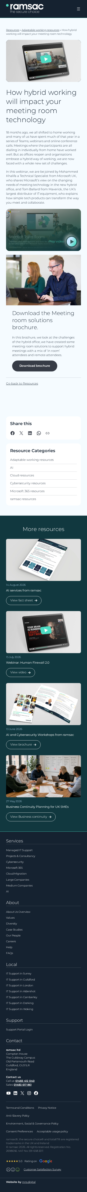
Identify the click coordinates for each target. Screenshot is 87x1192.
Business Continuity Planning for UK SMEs (37, 806)
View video (18, 674)
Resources (12, 30)
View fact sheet (21, 602)
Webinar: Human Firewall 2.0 (27, 662)
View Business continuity (28, 818)
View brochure (21, 746)
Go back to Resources (22, 383)
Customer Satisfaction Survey (42, 1169)
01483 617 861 (23, 1084)
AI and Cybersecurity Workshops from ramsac (40, 734)
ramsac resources (23, 499)
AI (11, 468)
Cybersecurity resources (28, 483)
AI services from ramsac (23, 590)
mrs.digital (29, 1182)
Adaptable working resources (40, 30)
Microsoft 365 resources (27, 491)
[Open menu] (78, 8)
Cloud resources (22, 475)
